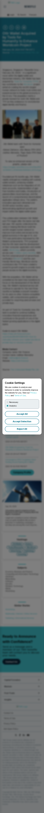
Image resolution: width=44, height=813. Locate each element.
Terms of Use (20, 395)
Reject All (22, 429)
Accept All (22, 414)
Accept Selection (22, 421)
